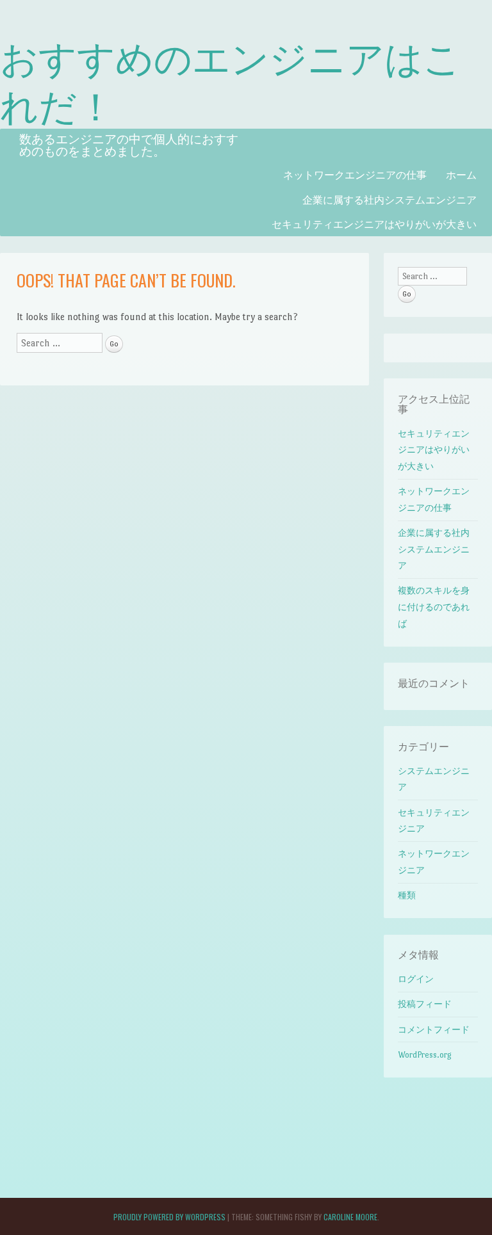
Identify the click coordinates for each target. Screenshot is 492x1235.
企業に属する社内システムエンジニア (389, 199)
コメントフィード (434, 1030)
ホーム (461, 174)
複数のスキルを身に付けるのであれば (434, 607)
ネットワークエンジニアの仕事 (355, 174)
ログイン (416, 979)
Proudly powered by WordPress (169, 1216)
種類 (407, 895)
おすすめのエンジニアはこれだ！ (230, 80)
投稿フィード (425, 1004)
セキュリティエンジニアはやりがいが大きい (374, 223)
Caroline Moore (350, 1216)
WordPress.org (425, 1055)
